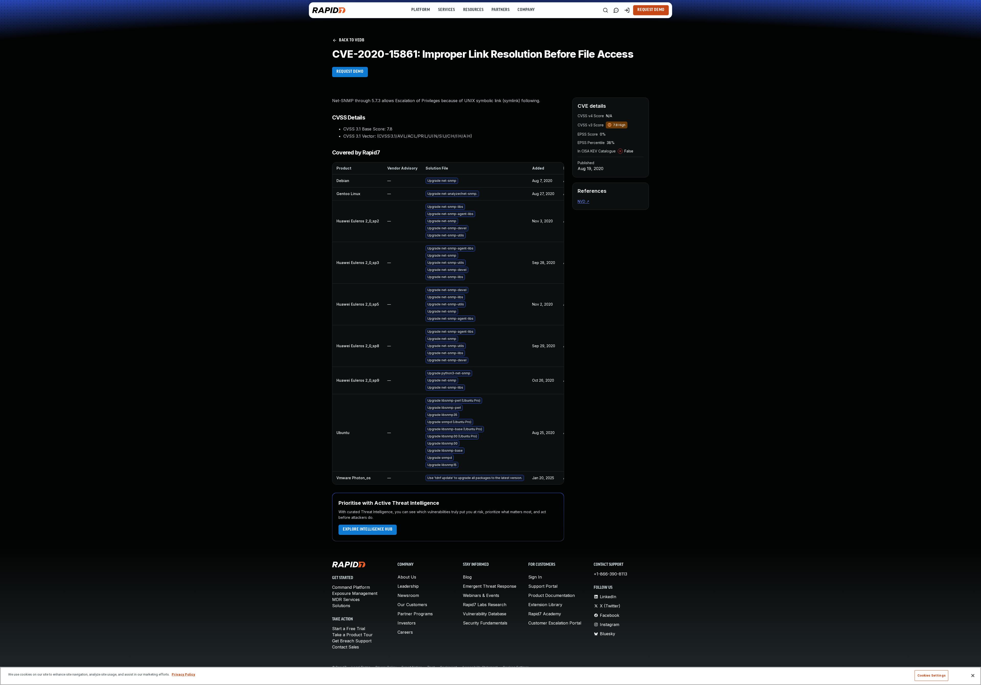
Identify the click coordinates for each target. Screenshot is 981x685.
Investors (407, 623)
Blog (467, 577)
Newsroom (408, 595)
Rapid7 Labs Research (484, 604)
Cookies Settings (931, 675)
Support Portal (542, 586)
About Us (407, 577)
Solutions (341, 605)
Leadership (408, 586)
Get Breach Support (351, 640)
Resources (473, 10)
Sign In (535, 577)
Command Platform (351, 587)
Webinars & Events (481, 595)
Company (526, 10)
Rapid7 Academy (544, 613)
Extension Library (545, 604)
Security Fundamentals (485, 623)
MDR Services (346, 599)
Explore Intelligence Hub (367, 529)
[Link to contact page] (616, 10)
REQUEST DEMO (350, 72)
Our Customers (412, 604)
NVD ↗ (583, 201)
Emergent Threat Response (489, 586)
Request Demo (650, 10)
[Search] (605, 10)
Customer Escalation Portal (554, 623)
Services (446, 10)
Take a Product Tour (352, 634)
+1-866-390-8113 (610, 573)
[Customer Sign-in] (627, 10)
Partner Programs (415, 613)
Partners (500, 10)
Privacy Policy (183, 674)
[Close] (972, 675)
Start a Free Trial (348, 628)
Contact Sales (345, 647)
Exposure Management (354, 593)
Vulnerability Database (484, 613)
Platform (420, 10)
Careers (405, 632)
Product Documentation (551, 595)
